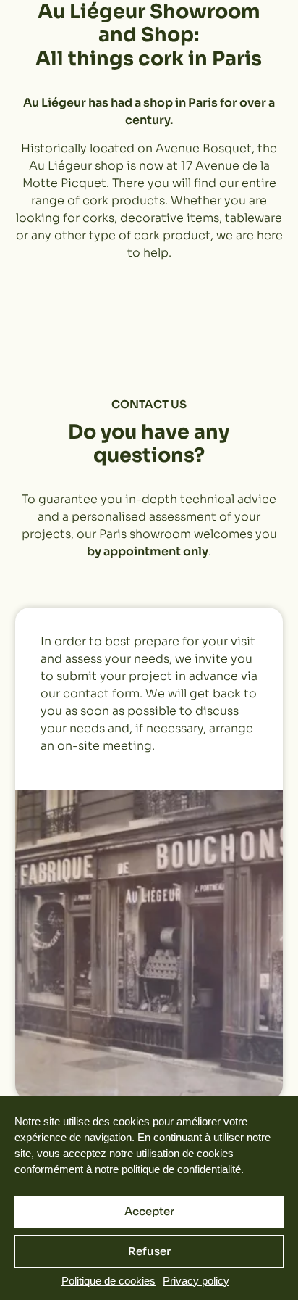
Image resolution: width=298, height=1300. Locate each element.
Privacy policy (196, 1281)
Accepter (149, 1211)
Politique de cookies (108, 1281)
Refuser (149, 1251)
